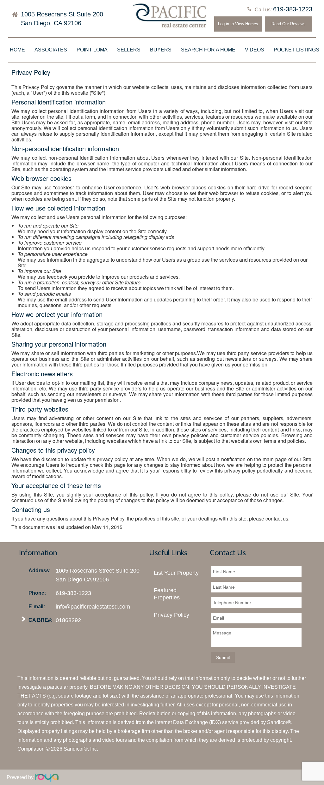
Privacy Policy (171, 615)
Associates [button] (50, 49)
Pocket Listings (296, 49)
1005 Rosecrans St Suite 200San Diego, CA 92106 (62, 19)
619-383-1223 (292, 9)
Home (17, 49)
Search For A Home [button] (208, 49)
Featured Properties (167, 594)
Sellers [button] (128, 49)
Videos (254, 49)
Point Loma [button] (92, 49)
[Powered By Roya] (47, 777)
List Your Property (176, 573)
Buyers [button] (160, 49)
